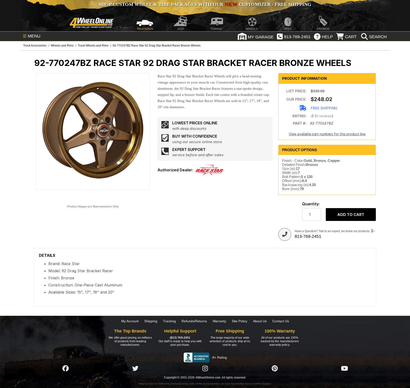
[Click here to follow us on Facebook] (65, 368)
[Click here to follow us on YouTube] (344, 368)
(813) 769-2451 (180, 337)
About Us (260, 321)
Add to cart (350, 214)
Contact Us (280, 321)
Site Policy (239, 321)
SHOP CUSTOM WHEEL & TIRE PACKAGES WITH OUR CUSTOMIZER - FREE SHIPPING (205, 4)
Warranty (219, 321)
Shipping (150, 321)
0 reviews (324, 116)
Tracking (169, 321)
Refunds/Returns (194, 321)
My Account (130, 321)
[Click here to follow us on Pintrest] (275, 368)
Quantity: (311, 204)
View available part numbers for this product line (327, 134)
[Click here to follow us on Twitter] (135, 368)
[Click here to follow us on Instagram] (205, 368)
